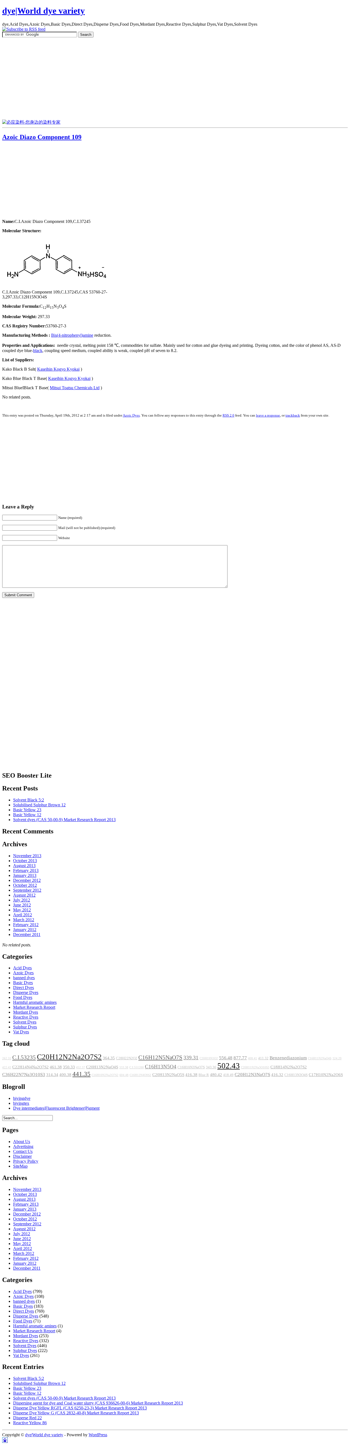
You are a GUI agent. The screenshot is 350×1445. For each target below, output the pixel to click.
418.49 (228, 1075)
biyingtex (21, 1103)
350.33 (69, 1067)
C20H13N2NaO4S (102, 1067)
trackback (292, 415)
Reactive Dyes (25, 1017)
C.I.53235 (24, 1057)
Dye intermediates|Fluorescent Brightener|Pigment (56, 1108)
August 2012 (24, 895)
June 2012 (22, 905)
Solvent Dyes (24, 1022)
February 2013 (26, 870)
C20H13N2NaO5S (168, 1074)
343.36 (211, 1067)
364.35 (109, 1058)
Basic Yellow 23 (27, 809)
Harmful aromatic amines (35, 1002)
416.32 (277, 1074)
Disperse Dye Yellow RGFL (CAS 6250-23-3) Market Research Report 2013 (80, 1408)
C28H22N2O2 (126, 1058)
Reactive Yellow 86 (30, 1422)
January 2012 (24, 929)
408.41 (252, 1058)
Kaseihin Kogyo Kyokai (58, 369)
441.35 (81, 1073)
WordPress (98, 1434)
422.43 (6, 1067)
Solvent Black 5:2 (28, 800)
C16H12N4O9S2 (140, 1075)
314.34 (52, 1074)
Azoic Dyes (131, 415)
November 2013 (27, 855)
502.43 (228, 1065)
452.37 (80, 1067)
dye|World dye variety (43, 11)
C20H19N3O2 (209, 1058)
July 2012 (21, 900)
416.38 (191, 1074)
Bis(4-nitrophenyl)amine (72, 335)
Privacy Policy (25, 1161)
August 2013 (24, 865)
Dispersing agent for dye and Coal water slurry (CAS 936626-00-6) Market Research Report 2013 (98, 1403)
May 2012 (22, 910)
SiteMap (20, 1166)
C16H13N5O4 (160, 1066)
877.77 (240, 1057)
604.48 (124, 1075)
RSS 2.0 (228, 415)
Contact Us (23, 1151)
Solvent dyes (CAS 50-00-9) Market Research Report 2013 (64, 819)
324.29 (337, 1058)
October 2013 (25, 860)
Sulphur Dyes (25, 1027)
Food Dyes (22, 997)
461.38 (56, 1067)
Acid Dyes (22, 968)
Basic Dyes (23, 982)
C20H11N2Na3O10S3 (255, 1067)
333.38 (123, 1067)
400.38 (65, 1074)
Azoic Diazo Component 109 (41, 137)
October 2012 (25, 885)
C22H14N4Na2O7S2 (30, 1067)
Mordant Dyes (25, 1012)
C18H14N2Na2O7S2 (288, 1067)
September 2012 (27, 890)
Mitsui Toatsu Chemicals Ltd (75, 387)
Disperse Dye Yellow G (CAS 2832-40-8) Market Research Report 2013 (76, 1413)
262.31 (6, 1058)
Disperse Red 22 (27, 1417)
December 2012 (27, 880)
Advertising (23, 1146)
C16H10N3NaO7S (191, 1067)
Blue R (204, 1075)
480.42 (216, 1074)
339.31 (191, 1057)
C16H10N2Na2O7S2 (105, 1075)
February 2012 (26, 924)
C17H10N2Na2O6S (326, 1074)
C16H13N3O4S (296, 1075)
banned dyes (24, 977)
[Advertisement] (175, 78)
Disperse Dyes (25, 992)
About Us (21, 1141)
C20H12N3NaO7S (252, 1074)
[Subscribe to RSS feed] (23, 29)
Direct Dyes (23, 987)
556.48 (225, 1057)
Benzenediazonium (288, 1057)
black (37, 350)
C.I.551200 (136, 1067)
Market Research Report (34, 1007)
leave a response (268, 415)
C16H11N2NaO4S (319, 1058)
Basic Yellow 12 (27, 814)
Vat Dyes (21, 1032)
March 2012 (23, 919)
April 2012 (22, 914)
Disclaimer (22, 1156)
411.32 (263, 1058)
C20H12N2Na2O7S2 (69, 1057)
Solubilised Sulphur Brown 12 (39, 805)
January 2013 (24, 875)
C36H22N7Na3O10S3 (23, 1074)
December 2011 (26, 934)
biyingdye (21, 1098)
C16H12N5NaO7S (160, 1057)
